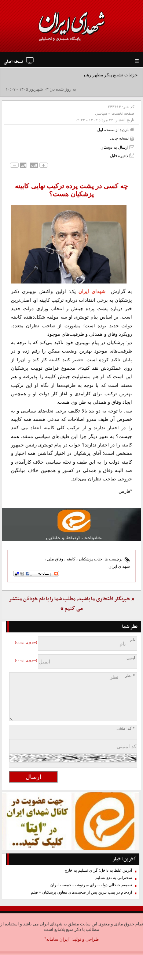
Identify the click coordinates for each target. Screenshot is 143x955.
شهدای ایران (92, 291)
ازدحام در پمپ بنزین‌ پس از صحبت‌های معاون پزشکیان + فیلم (81, 892)
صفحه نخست (122, 113)
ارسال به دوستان (114, 147)
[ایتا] (71, 524)
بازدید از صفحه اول (113, 130)
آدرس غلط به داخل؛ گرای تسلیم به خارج (98, 870)
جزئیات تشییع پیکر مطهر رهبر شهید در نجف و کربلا (91, 74)
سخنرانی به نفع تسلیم (113, 878)
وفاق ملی (55, 559)
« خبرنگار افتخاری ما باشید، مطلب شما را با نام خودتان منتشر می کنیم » (71, 603)
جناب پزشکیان (90, 559)
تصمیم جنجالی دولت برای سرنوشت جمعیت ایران (91, 885)
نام (132, 640)
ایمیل (130, 658)
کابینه (71, 559)
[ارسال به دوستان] (131, 147)
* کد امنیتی (126, 728)
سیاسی (101, 113)
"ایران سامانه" (57, 939)
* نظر (130, 676)
